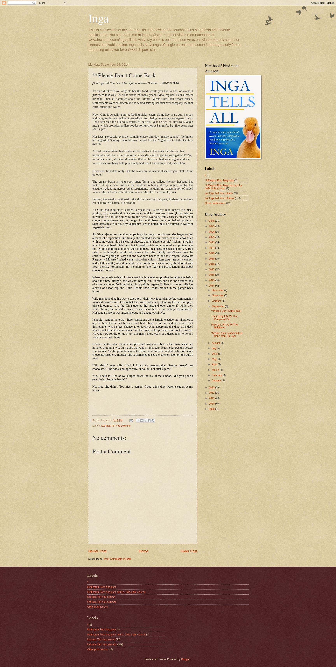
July (214, 348)
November (218, 295)
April (215, 364)
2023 (212, 237)
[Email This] (138, 420)
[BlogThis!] (142, 420)
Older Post (189, 551)
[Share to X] (145, 420)
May (215, 359)
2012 (212, 392)
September (218, 306)
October (217, 300)
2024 (212, 231)
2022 (212, 242)
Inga (98, 18)
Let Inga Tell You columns (115, 425)
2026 (212, 221)
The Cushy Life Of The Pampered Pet (224, 318)
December (218, 290)
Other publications (215, 203)
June (215, 353)
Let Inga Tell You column (219, 193)
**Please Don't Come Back (226, 310)
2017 (212, 269)
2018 (212, 264)
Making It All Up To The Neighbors (224, 326)
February (217, 375)
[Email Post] (131, 420)
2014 (212, 285)
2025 (212, 226)
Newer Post (97, 551)
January (217, 380)
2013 (212, 387)
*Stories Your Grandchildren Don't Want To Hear (226, 334)
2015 (212, 280)
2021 (212, 247)
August (216, 342)
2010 (212, 403)
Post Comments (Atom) (117, 558)
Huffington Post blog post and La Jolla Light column (223, 187)
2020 (212, 253)
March (216, 369)
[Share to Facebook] (149, 420)
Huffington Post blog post (219, 180)
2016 (212, 274)
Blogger (185, 659)
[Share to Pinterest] (153, 420)
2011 (212, 398)
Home (143, 551)
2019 (212, 258)
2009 (212, 408)
